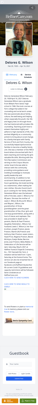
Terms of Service (25, 395)
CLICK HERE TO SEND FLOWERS (16, 278)
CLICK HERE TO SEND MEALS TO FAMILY (17, 285)
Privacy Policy (13, 395)
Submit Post (19, 378)
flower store (9, 312)
